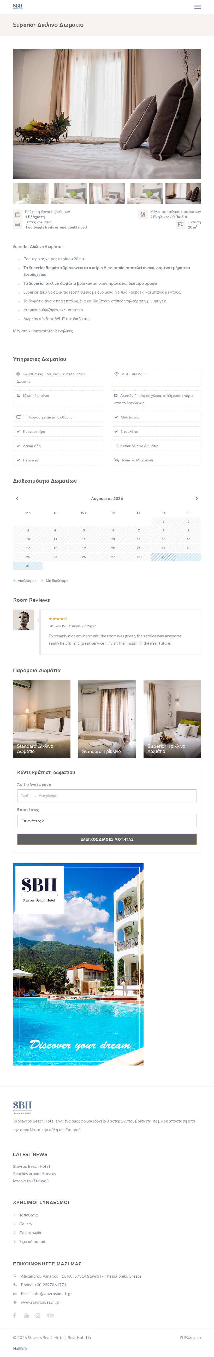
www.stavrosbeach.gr (40, 1302)
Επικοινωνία (30, 1232)
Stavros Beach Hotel (31, 1166)
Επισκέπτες (28, 810)
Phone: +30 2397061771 (43, 1284)
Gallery (25, 1223)
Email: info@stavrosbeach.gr (46, 1293)
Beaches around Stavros (34, 1173)
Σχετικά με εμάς (33, 1241)
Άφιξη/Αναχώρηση (34, 784)
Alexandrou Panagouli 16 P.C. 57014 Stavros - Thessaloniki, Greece (80, 1276)
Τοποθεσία (28, 1215)
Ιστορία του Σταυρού (31, 1180)
